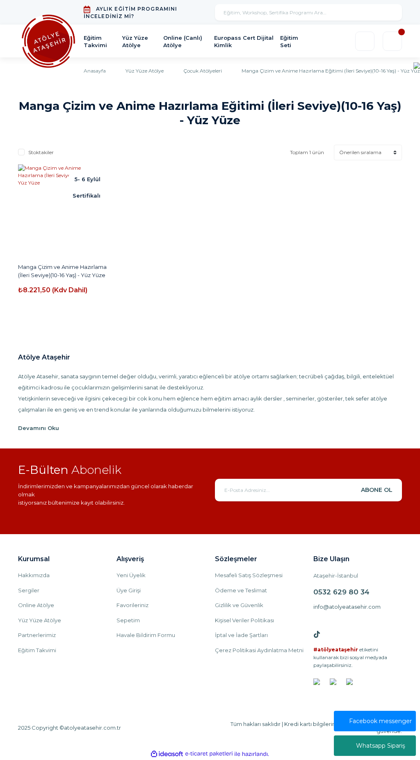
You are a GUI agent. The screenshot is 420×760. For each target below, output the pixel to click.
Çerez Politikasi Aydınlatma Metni (259, 650)
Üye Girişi (128, 590)
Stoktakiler (41, 152)
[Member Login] (364, 41)
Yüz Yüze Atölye (39, 620)
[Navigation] (416, 65)
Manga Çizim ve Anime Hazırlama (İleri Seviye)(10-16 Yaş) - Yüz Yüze (62, 271)
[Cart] (392, 41)
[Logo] (48, 41)
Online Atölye (36, 605)
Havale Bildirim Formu (145, 635)
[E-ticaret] (209, 754)
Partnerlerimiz (37, 635)
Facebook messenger (380, 721)
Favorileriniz (132, 605)
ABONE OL (377, 490)
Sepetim (128, 620)
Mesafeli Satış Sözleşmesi (249, 575)
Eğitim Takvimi (37, 650)
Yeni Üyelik (131, 575)
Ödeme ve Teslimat (241, 590)
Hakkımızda (34, 575)
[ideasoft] (167, 754)
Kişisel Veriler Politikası (244, 620)
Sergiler (28, 590)
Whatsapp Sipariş (380, 745)
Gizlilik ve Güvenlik (239, 605)
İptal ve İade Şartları (241, 635)
